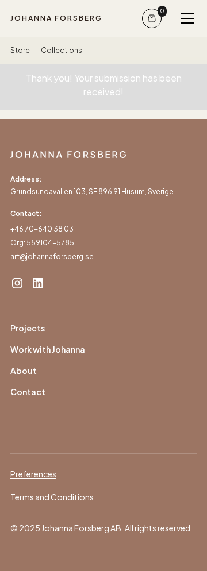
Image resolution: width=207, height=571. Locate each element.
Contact (27, 392)
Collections (61, 50)
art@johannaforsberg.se (52, 256)
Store (20, 50)
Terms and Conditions (52, 497)
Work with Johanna (47, 349)
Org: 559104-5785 (42, 242)
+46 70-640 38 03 (42, 229)
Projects (27, 328)
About (23, 370)
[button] (185, 18)
